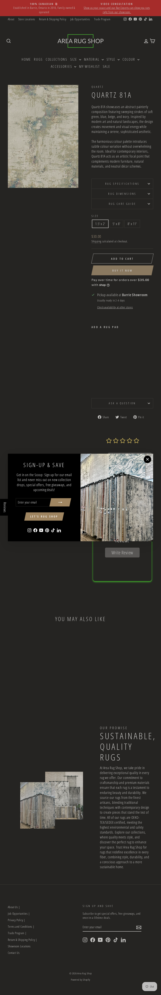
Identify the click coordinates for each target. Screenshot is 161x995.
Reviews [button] (5, 507)
